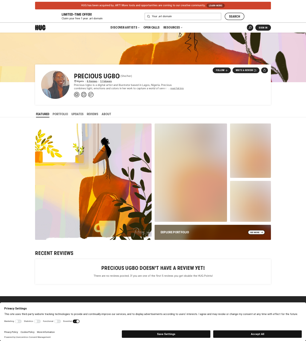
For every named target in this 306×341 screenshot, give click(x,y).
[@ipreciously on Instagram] (83, 94)
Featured (42, 114)
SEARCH (234, 16)
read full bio (177, 88)
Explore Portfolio (175, 232)
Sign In (263, 27)
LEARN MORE (215, 5)
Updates (77, 114)
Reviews (92, 114)
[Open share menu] (264, 70)
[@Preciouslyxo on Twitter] (91, 94)
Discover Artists (123, 27)
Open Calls (151, 27)
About (106, 114)
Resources (172, 27)
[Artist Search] (250, 27)
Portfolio (60, 114)
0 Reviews (92, 81)
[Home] (40, 28)
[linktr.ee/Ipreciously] (76, 94)
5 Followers (106, 81)
